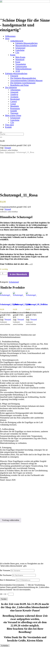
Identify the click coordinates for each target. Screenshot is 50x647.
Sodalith (13, 111)
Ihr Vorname (5, 570)
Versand (7, 148)
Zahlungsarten (21, 66)
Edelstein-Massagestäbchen (26, 43)
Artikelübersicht (16, 41)
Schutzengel (20, 48)
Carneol (13, 101)
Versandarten (20, 64)
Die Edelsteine (11, 87)
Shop (7, 38)
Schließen (4, 646)
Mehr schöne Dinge (13, 115)
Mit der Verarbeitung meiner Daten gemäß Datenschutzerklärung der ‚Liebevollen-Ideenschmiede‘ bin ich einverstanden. (24, 587)
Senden (4, 599)
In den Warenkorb (18, 274)
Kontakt (8, 127)
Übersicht (14, 76)
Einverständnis (6, 585)
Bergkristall (15, 99)
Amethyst (14, 94)
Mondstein (14, 106)
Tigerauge (14, 113)
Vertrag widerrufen (10, 520)
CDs (17, 52)
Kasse (17, 62)
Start (2, 152)
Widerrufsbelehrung (23, 69)
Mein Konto (20, 57)
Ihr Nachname (6, 575)
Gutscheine (19, 50)
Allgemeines (15, 90)
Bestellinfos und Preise (19, 85)
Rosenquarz (15, 108)
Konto (12, 55)
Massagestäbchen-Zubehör (26, 45)
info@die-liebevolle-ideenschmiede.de (15, 506)
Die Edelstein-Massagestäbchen (23, 78)
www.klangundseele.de (9, 551)
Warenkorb (19, 59)
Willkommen (10, 36)
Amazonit (14, 92)
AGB (17, 71)
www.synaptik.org (7, 553)
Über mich (9, 125)
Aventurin (14, 97)
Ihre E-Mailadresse (7, 580)
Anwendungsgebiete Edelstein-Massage (26, 80)
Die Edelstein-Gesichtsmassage (23, 83)
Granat (13, 104)
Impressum (4, 510)
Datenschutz (5, 514)
